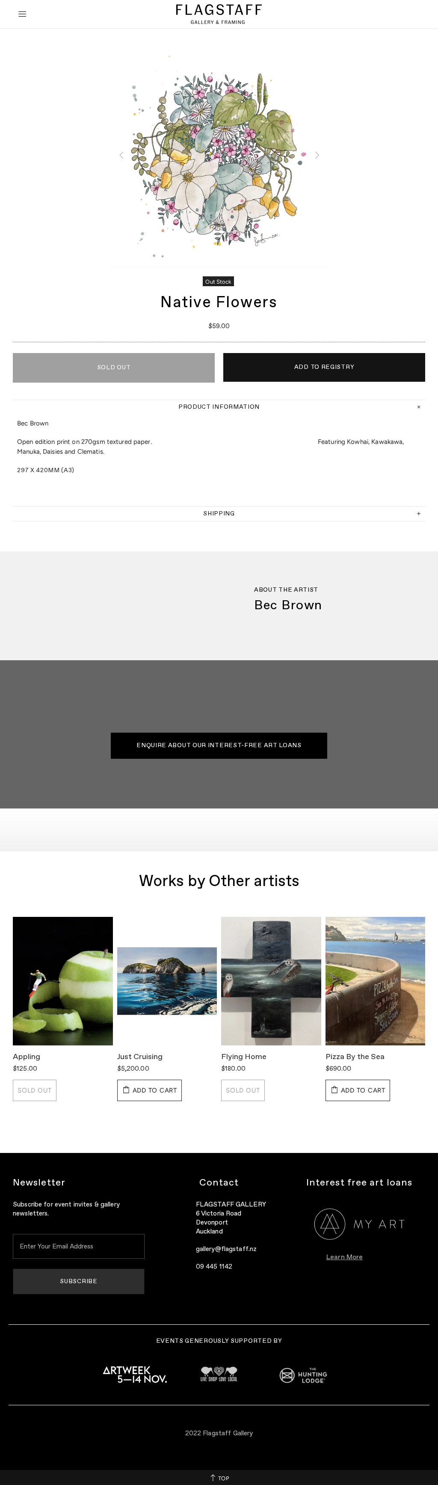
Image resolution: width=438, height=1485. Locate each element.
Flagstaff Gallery (219, 14)
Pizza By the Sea (355, 1057)
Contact (219, 1183)
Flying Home (243, 1057)
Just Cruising (140, 1057)
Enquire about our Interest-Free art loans (219, 745)
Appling (26, 1057)
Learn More (344, 1257)
